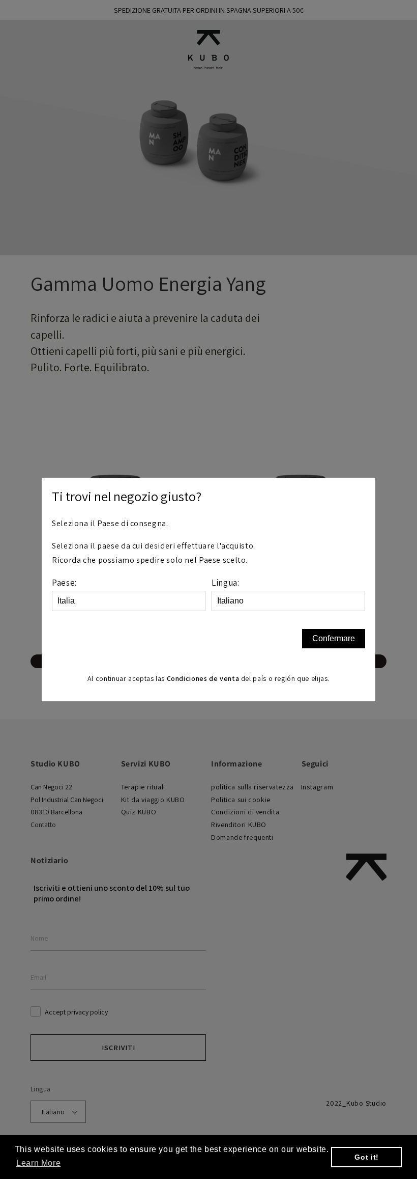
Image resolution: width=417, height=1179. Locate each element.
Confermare (333, 638)
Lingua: (225, 582)
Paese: (64, 582)
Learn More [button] (38, 1163)
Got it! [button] (366, 1157)
